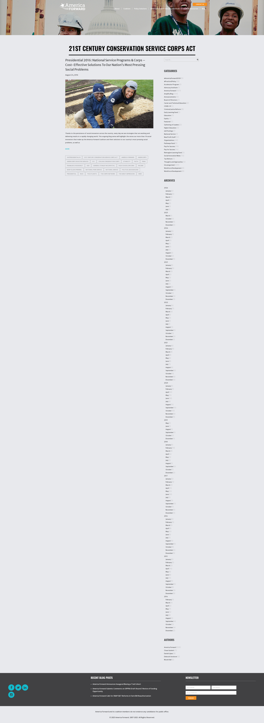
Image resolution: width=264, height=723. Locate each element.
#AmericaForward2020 (172, 78)
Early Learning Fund (171, 112)
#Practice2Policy (170, 81)
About (117, 9)
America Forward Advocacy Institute (165, 9)
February (169, 194)
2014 (166, 596)
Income (140, 165)
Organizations (169, 140)
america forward (127, 157)
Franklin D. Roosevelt (75, 165)
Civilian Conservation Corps (108, 161)
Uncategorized (169, 165)
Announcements (170, 97)
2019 (166, 420)
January (168, 191)
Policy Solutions (140, 9)
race (81, 174)
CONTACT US (200, 4)
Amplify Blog (168, 94)
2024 (166, 228)
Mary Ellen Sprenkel (74, 170)
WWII (140, 174)
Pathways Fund (169, 143)
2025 (166, 213)
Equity (166, 119)
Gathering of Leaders (171, 125)
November (169, 222)
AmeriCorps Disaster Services (77, 161)
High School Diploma (126, 165)
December (169, 225)
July (167, 209)
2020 (166, 383)
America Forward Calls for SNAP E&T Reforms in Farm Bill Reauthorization (122, 696)
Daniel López (168, 653)
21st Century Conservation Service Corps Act (101, 157)
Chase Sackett (169, 650)
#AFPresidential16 (73, 157)
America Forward (170, 91)
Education (167, 115)
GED (88, 165)
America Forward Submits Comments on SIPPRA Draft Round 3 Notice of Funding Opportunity (125, 689)
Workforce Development (173, 168)
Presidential (71, 174)
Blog (203, 9)
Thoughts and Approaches (173, 162)
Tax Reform (168, 159)
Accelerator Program (171, 84)
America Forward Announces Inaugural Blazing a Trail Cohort (117, 684)
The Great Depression (127, 174)
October (168, 219)
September (169, 290)
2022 (166, 302)
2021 (166, 343)
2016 (166, 516)
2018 (166, 442)
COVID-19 (167, 106)
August (168, 253)
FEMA (144, 161)
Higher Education (170, 128)
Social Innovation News (172, 156)
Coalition (126, 9)
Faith (136, 161)
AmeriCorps (142, 157)
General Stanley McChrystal (104, 165)
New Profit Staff (170, 137)
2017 (166, 476)
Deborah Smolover (170, 657)
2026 (166, 188)
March (168, 197)
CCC (93, 161)
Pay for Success (169, 149)
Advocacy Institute (170, 88)
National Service (112, 170)
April (167, 200)
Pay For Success (169, 146)
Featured (167, 122)
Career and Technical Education (175, 103)
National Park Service (94, 170)
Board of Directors (170, 100)
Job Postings (168, 131)
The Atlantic (92, 174)
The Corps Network (108, 174)
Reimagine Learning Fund (173, 153)
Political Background (130, 170)
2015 (166, 556)
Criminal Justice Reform (172, 109)
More (67, 149)
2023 (166, 262)
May (167, 203)
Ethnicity (126, 161)
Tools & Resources (190, 9)
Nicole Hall (167, 660)
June (167, 206)
